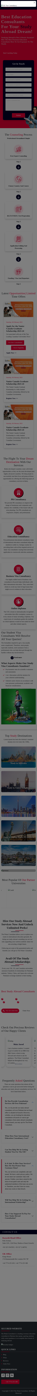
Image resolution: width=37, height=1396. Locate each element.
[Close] (34, 2)
